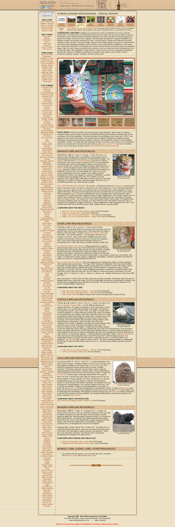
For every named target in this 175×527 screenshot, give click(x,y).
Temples (47, 463)
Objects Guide (47, 71)
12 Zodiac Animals (47, 125)
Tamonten (47, 458)
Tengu (47, 468)
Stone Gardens (47, 447)
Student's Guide (47, 29)
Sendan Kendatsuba (47, 404)
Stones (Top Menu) (47, 452)
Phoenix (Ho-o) (47, 375)
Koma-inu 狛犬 (62, 374)
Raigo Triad (47, 383)
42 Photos (82, 25)
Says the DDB (70, 339)
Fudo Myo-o (47, 234)
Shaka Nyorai (47, 409)
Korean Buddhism (47, 329)
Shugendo (47, 45)
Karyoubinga (47, 313)
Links (47, 334)
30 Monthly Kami (47, 134)
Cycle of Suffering (47, 64)
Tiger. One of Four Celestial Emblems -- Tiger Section (80, 293)
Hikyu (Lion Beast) (47, 268)
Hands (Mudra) (47, 259)
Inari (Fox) (47, 277)
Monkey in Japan (71, 455)
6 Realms (47, 109)
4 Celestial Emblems (47, 93)
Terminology (47, 81)
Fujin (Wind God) (47, 238)
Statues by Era (47, 78)
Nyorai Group (47, 370)
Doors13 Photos (101, 24)
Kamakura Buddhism (47, 302)
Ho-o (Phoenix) (47, 272)
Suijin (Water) (47, 454)
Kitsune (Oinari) (47, 322)
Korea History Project (69, 294)
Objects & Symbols (47, 372)
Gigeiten (47, 245)
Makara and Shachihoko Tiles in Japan (75, 441)
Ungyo (47, 485)
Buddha (47, 38)
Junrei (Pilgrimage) (47, 293)
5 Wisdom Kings (47, 104)
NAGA (104, 314)
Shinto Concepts (47, 420)
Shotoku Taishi (47, 436)
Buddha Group (47, 180)
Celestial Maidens (47, 189)
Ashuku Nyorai (47, 152)
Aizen (47, 141)
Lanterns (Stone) (47, 332)
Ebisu (47, 222)
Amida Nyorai (47, 145)
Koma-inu (73, 388)
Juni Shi (47, 288)
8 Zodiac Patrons (47, 118)
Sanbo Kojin (47, 395)
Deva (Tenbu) (47, 211)
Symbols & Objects (47, 456)
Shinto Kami (47, 43)
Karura (47, 311)
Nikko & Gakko (47, 365)
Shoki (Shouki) (47, 433)
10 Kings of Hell (47, 120)
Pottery (47, 379)
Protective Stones (47, 381)
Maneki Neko (47, 341)
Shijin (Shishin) (47, 415)
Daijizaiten (47, 202)
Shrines (47, 438)
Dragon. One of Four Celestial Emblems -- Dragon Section (82, 216)
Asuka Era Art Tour (47, 154)
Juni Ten (47, 291)
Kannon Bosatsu (47, 306)
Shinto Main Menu (47, 424)
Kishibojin (47, 320)
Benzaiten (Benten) (47, 161)
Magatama (47, 336)
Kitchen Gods (47, 318)
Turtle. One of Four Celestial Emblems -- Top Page (79, 350)
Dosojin (47, 214)
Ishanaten (47, 279)
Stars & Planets (47, 47)
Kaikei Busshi (47, 300)
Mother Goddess (47, 352)
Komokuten (47, 327)
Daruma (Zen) (47, 207)
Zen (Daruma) (47, 501)
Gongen (47, 252)
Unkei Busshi (47, 486)
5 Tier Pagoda (47, 102)
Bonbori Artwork (47, 172)
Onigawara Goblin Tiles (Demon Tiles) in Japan (78, 443)
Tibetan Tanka (47, 481)
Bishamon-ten (47, 168)
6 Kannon (47, 107)
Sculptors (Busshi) (47, 400)
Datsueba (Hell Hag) (47, 209)
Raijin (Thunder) (47, 384)
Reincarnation (47, 390)
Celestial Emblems (47, 188)
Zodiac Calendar (47, 504)
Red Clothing (47, 388)
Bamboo (47, 159)
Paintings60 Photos (111, 24)
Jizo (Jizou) (47, 284)
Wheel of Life (47, 493)
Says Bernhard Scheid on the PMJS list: (71, 246)
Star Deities (47, 445)
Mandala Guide (47, 67)
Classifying (47, 193)
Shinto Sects (47, 425)
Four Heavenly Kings (96, 365)
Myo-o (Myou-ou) (47, 358)
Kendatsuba (47, 315)
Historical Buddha (47, 27)
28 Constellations (47, 130)
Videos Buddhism (47, 488)
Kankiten (47, 304)
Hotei (47, 273)
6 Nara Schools (47, 111)
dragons (73, 193)
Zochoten (47, 506)
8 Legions (47, 116)
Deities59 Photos (91, 24)
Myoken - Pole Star (47, 356)
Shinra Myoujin (47, 417)
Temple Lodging (47, 465)
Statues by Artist (47, 76)
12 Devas (47, 121)
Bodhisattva (47, 40)
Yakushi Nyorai (47, 495)
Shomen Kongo (47, 434)
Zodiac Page (91, 455)
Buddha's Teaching (47, 23)
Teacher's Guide (47, 31)
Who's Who (47, 36)
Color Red (47, 195)
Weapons (47, 492)
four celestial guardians (83, 161)
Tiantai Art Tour (47, 476)
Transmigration (47, 483)
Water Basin (47, 490)
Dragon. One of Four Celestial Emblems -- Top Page (80, 215)
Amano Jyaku (47, 143)
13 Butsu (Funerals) (47, 127)
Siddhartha (47, 442)
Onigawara (47, 374)
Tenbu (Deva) (47, 49)
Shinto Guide (47, 74)
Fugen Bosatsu (47, 236)
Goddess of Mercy (47, 248)
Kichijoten (47, 316)
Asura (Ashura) (47, 155)
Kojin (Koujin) (47, 325)
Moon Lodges (47, 350)
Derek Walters (125, 334)
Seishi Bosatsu (47, 402)
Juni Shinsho (47, 290)
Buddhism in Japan (47, 58)
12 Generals (47, 123)
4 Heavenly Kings (47, 95)
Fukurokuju (47, 239)
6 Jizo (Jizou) (47, 105)
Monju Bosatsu (47, 347)
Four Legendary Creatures (68, 305)
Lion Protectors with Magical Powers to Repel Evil (74, 400)
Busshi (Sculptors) (47, 184)
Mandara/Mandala (47, 340)
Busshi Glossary (47, 60)
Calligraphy (47, 186)
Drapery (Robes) (47, 218)
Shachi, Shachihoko (47, 408)
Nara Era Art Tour (47, 359)
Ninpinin (47, 366)
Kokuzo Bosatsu (47, 324)
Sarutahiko (47, 399)
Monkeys (47, 349)
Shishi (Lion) (47, 429)
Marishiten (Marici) (47, 343)
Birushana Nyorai (47, 166)
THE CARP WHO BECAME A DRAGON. (71, 186)
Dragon (47, 216)
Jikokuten (47, 282)
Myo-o (47, 42)
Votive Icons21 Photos (130, 24)
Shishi (124, 388)
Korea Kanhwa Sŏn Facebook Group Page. (104, 146)
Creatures (81, 24)
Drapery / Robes (47, 65)
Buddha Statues (47, 182)
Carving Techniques (47, 62)
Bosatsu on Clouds (47, 177)
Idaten (47, 275)
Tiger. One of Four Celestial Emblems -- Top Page (79, 291)
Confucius (47, 197)
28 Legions (47, 129)
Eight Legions (47, 223)
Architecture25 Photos (71, 24)
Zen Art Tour (47, 502)
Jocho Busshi (47, 286)
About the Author (47, 138)
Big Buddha (47, 164)
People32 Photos (120, 24)
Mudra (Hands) (47, 354)
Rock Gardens (47, 393)
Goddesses (47, 250)
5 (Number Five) (47, 96)
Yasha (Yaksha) (47, 497)
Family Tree (47, 229)
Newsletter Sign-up (47, 361)
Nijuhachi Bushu (47, 363)
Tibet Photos (47, 479)
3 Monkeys (47, 89)
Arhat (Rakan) (47, 150)
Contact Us (47, 198)
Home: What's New (47, 22)
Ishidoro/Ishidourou (47, 281)
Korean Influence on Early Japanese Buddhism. (81, 28)
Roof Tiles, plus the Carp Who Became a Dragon (79, 211)
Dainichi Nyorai (47, 206)
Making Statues (47, 338)
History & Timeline (47, 25)
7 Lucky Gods (47, 113)
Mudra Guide (47, 69)
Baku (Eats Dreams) (47, 157)
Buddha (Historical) (47, 179)
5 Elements (47, 98)
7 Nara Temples (47, 114)
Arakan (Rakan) (47, 148)
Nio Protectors (47, 368)
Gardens (47, 243)
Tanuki (47, 461)
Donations (47, 213)
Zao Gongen (47, 499)
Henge (47, 266)
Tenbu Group (47, 467)
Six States (47, 443)
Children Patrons (47, 191)
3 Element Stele (47, 87)
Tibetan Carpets (47, 477)
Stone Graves (47, 449)
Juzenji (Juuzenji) (47, 297)
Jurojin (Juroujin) (47, 295)
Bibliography (47, 56)
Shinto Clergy (47, 418)
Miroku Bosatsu (47, 345)
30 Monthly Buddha (47, 132)
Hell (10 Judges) (47, 261)
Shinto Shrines (47, 427)
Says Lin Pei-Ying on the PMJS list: (69, 262)
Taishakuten (47, 459)
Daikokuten (47, 204)
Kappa (47, 307)
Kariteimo (47, 309)
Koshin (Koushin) (47, 331)
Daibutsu (47, 200)
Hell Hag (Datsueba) (47, 263)
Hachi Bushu (47, 256)
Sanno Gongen (47, 397)
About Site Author (47, 55)
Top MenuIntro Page (61, 24)
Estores (47, 227)
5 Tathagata (47, 100)
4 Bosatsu (47, 91)
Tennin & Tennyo (47, 470)
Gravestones (47, 254)
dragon (101, 155)
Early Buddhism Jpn (47, 220)
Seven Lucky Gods (47, 406)
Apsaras (47, 146)
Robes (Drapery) (47, 392)
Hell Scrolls (47, 265)
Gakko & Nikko (47, 241)
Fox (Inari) (47, 232)
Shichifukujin (47, 413)
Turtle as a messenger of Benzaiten (74, 352)
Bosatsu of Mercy (47, 175)
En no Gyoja (47, 225)
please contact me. (108, 144)
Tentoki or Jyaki (47, 472)
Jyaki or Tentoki (47, 299)
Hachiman (47, 257)
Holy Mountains (47, 270)
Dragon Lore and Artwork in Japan (73, 213)
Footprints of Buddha (47, 231)
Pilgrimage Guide (47, 72)
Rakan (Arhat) (47, 386)
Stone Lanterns (47, 451)
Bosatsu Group (47, 173)
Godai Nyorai (47, 247)
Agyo (47, 139)
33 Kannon (47, 136)
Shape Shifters (47, 411)
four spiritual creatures (97, 233)
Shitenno (47, 431)
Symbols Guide (47, 80)
